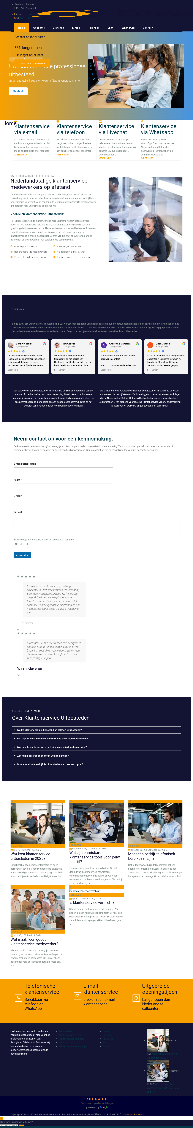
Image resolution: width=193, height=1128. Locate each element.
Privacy (138, 1114)
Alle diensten (65, 1031)
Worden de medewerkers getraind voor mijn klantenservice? (52, 747)
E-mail (76, 28)
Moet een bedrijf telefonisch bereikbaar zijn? (151, 856)
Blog (105, 1042)
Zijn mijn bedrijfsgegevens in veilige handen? (43, 755)
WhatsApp (128, 28)
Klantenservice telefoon (71, 1038)
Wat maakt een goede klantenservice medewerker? (34, 941)
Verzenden (22, 555)
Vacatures (108, 1038)
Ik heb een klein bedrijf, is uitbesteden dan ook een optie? (50, 764)
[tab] (96, 730)
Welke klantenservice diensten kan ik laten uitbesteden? (49, 730)
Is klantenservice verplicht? (91, 902)
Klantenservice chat (69, 1042)
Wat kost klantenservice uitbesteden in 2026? (30, 856)
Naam (18, 479)
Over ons (39, 28)
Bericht (18, 512)
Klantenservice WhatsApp (72, 1046)
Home (21, 28)
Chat (111, 28)
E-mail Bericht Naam (25, 463)
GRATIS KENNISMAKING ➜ (32, 63)
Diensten (58, 28)
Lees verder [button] (13, 370)
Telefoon (94, 28)
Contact (148, 28)
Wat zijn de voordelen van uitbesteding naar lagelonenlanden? (52, 738)
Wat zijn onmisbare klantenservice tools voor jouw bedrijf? (94, 857)
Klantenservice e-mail (70, 1035)
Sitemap (127, 1114)
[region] (96, 75)
